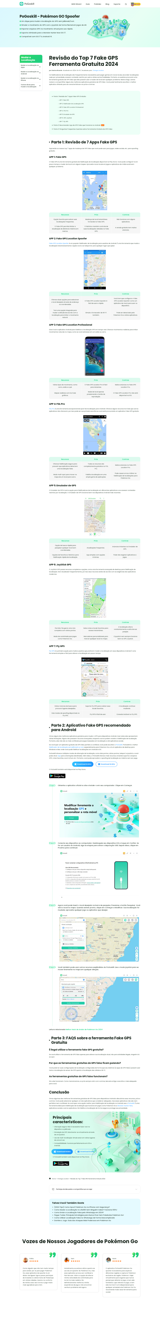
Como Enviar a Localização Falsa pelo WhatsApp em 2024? (79, 1212)
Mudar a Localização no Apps (30, 66)
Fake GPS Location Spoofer (59, 243)
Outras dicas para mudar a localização (28, 86)
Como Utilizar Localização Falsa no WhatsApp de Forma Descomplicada (84, 1218)
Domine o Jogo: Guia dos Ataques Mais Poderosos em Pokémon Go (82, 1220)
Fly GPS (51, 651)
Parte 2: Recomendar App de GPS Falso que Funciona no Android (79, 125)
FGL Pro (52, 409)
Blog (107, 4)
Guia (88, 4)
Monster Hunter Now (125, 1106)
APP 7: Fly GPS (63, 121)
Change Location (98, 70)
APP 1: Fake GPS (64, 100)
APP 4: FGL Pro (63, 111)
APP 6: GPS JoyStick (65, 118)
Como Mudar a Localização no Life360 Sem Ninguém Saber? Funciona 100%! (85, 1210)
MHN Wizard (76, 4)
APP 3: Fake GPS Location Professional (71, 107)
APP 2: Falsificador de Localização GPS (71, 104)
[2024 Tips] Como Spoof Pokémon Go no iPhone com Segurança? (82, 1207)
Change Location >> (64, 1179)
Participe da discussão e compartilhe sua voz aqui (74, 1189)
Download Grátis (84, 764)
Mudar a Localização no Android (30, 73)
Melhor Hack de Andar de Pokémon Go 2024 (84, 1029)
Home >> (55, 1179)
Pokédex (97, 4)
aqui (59, 756)
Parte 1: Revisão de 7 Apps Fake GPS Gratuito (70, 96)
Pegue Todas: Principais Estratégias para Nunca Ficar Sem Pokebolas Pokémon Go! (89, 1215)
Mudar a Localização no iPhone (30, 79)
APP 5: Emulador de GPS (67, 114)
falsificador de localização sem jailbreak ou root (66, 747)
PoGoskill (119, 745)
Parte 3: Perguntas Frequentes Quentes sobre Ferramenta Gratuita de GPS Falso (83, 129)
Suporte (117, 4)
